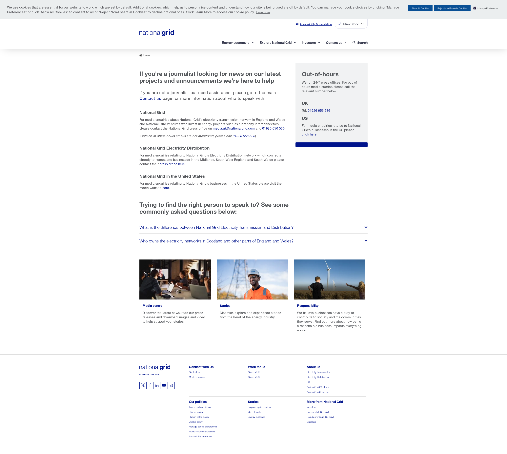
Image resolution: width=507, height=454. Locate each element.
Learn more (263, 11)
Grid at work (254, 411)
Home (146, 54)
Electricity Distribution (318, 376)
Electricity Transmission (318, 371)
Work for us (256, 366)
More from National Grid (325, 401)
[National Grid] (156, 32)
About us (313, 366)
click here (309, 134)
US (308, 381)
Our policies (198, 401)
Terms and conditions (200, 406)
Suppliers (311, 421)
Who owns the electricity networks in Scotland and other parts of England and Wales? (216, 240)
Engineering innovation (259, 406)
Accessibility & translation (316, 23)
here (165, 187)
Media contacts (197, 376)
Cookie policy (196, 421)
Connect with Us (201, 366)
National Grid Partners (318, 391)
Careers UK (254, 371)
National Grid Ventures (318, 386)
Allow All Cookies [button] (420, 8)
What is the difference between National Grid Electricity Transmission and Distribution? (216, 227)
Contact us (150, 98)
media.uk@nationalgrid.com (234, 128)
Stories (253, 401)
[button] (485, 8)
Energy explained (256, 416)
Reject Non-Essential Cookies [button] (452, 8)
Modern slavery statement (202, 431)
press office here (172, 163)
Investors (311, 406)
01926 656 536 (273, 128)
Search (362, 42)
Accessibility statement (200, 436)
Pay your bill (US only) (318, 411)
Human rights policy (199, 416)
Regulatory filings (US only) (320, 416)
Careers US (254, 376)
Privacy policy (196, 411)
